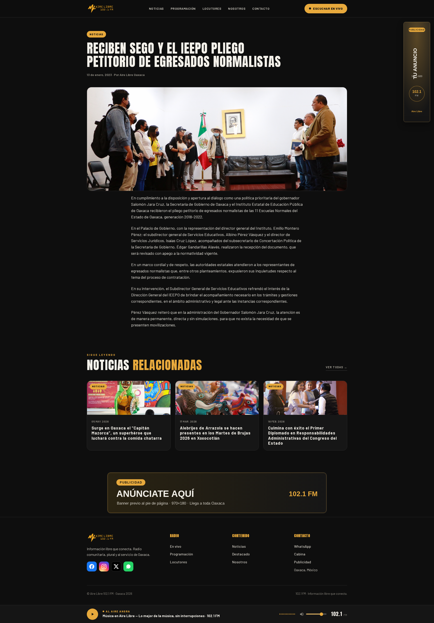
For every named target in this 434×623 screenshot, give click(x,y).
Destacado (241, 554)
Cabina (299, 554)
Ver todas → (336, 367)
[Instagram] (104, 566)
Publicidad (302, 562)
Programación (183, 8)
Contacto (260, 8)
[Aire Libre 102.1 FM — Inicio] (100, 8)
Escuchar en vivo (328, 8)
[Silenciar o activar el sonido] (302, 614)
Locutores (212, 8)
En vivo (175, 546)
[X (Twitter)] (116, 566)
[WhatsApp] (128, 566)
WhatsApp (302, 546)
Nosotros (236, 8)
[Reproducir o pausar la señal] (92, 614)
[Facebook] (92, 566)
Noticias (156, 8)
